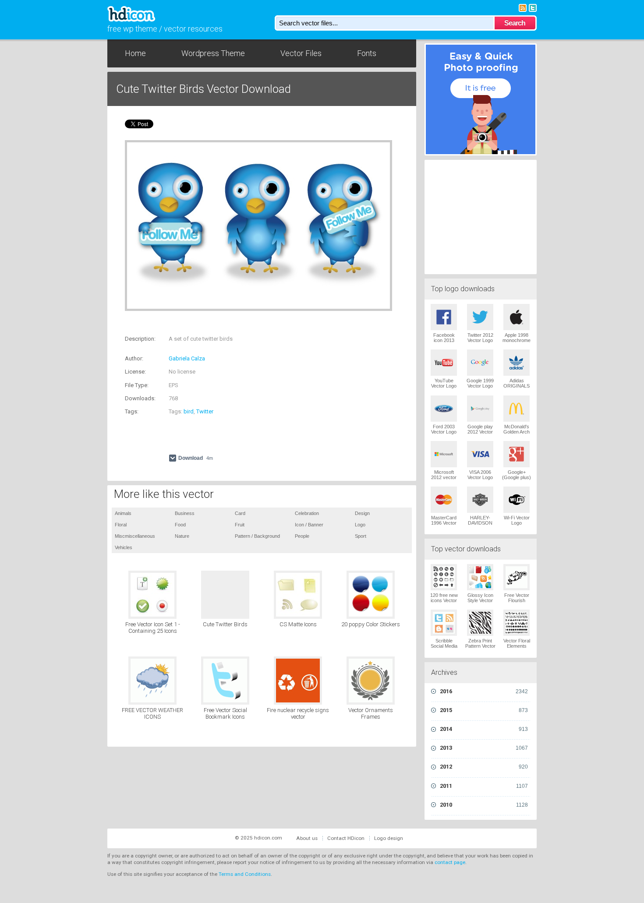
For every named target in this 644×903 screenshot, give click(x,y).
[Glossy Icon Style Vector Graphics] (480, 577)
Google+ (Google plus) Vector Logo (516, 477)
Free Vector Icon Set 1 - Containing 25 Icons (152, 628)
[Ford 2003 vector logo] (444, 408)
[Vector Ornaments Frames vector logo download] (371, 680)
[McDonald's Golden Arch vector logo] (516, 408)
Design (362, 513)
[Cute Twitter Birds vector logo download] (225, 595)
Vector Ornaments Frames (370, 713)
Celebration (307, 513)
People (302, 536)
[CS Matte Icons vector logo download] (298, 595)
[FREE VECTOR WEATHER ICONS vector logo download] (152, 680)
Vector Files (301, 53)
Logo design (388, 838)
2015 (484, 710)
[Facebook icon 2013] (444, 317)
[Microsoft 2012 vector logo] (444, 454)
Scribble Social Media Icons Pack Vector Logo (444, 648)
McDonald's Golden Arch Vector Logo (516, 432)
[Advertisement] (227, 324)
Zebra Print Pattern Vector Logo (480, 646)
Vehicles (123, 547)
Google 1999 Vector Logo (480, 383)
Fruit (239, 524)
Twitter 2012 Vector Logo (480, 337)
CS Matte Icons (298, 624)
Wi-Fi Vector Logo (517, 520)
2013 (484, 747)
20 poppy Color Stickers (370, 624)
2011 (484, 786)
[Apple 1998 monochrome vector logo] (516, 317)
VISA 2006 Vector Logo (480, 474)
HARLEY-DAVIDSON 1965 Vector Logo (480, 525)
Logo (360, 524)
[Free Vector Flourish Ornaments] (516, 577)
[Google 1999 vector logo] (480, 362)
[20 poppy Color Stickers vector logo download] (371, 595)
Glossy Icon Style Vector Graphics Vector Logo (480, 603)
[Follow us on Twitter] (533, 7)
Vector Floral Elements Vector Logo (516, 646)
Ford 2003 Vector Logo (443, 429)
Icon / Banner (309, 524)
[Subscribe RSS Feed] (523, 7)
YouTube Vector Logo (443, 383)
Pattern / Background (257, 536)
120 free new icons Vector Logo (444, 600)
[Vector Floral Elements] (516, 623)
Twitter (204, 411)
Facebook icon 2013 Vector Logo (443, 340)
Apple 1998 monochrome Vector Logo (516, 340)
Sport (360, 536)
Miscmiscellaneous (135, 536)
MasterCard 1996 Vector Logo (443, 523)
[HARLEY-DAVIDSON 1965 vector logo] (480, 500)
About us (307, 838)
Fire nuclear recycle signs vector (298, 713)
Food (180, 524)
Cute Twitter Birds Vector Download (203, 88)
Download (195, 458)
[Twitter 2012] (480, 317)
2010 (484, 804)
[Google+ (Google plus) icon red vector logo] (516, 454)
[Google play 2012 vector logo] (480, 408)
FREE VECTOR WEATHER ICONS (152, 713)
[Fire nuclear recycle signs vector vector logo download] (298, 680)
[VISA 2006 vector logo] (480, 454)
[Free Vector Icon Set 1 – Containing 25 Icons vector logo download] (152, 595)
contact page (450, 862)
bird (189, 411)
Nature (182, 536)
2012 (484, 766)
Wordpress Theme (213, 53)
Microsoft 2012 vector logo (443, 477)
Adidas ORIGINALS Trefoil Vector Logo (516, 388)
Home (135, 53)
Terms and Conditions (245, 874)
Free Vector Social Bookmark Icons (225, 713)
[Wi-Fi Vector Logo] (516, 500)
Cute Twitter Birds (225, 624)
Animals (123, 513)
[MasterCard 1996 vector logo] (444, 500)
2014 (484, 729)
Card (240, 513)
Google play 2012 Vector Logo (480, 432)
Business (185, 513)
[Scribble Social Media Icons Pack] (444, 623)
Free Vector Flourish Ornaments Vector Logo (516, 603)
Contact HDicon (345, 838)
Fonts (366, 53)
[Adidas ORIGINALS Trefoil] (516, 362)
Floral (121, 524)
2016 (484, 691)
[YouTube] (444, 362)
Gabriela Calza (187, 358)
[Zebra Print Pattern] (480, 623)
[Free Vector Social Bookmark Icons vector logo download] (225, 680)
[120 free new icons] (444, 577)
